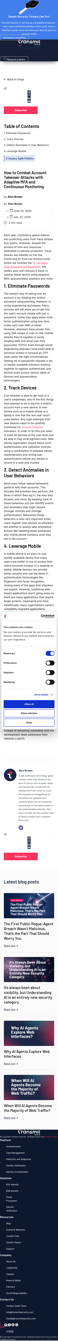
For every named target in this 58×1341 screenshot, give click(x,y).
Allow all (29, 704)
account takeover (32, 427)
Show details (41, 694)
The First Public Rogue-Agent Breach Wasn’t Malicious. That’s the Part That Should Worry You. (28, 931)
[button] (55, 54)
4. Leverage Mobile (15, 151)
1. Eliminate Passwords (17, 133)
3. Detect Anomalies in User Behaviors (26, 145)
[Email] (21, 827)
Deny (29, 722)
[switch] (50, 663)
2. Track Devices (13, 139)
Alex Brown (26, 770)
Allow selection (29, 713)
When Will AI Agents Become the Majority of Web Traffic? (28, 1108)
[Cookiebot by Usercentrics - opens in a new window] (41, 616)
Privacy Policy (51, 1137)
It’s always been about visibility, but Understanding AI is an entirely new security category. (28, 994)
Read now (9, 945)
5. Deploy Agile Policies (20, 158)
